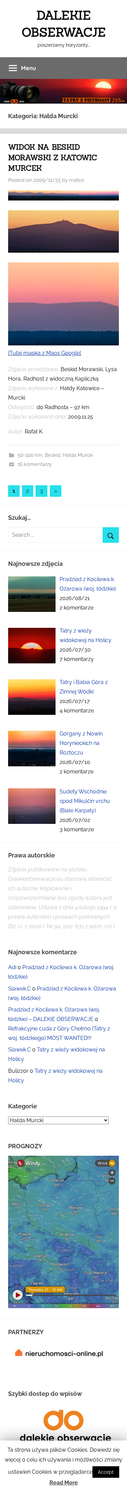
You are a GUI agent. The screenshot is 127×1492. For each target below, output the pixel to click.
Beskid (52, 455)
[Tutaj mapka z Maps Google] (44, 353)
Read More (63, 1482)
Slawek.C (19, 988)
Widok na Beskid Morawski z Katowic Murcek (52, 157)
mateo (76, 180)
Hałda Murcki (78, 455)
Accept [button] (106, 1472)
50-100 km (30, 455)
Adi (12, 967)
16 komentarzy (35, 464)
